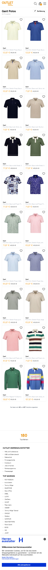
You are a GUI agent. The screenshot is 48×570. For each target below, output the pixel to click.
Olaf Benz (7, 499)
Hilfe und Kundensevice (11, 451)
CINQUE (7, 513)
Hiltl (6, 530)
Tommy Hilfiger (9, 485)
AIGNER (7, 507)
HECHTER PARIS (10, 521)
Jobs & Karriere (9, 465)
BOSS (6, 527)
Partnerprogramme (10, 468)
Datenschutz (8, 457)
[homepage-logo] (14, 3)
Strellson (7, 516)
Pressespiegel (9, 471)
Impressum (8, 462)
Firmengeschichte (10, 460)
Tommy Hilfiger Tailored (11, 510)
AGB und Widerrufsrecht (12, 454)
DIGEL (6, 493)
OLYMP (7, 502)
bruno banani (8, 482)
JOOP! (7, 533)
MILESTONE (8, 488)
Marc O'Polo (8, 490)
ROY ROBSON (9, 479)
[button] (35, 3)
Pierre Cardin (8, 524)
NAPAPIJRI (8, 518)
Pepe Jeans (8, 504)
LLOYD (7, 496)
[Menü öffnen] (44, 3)
